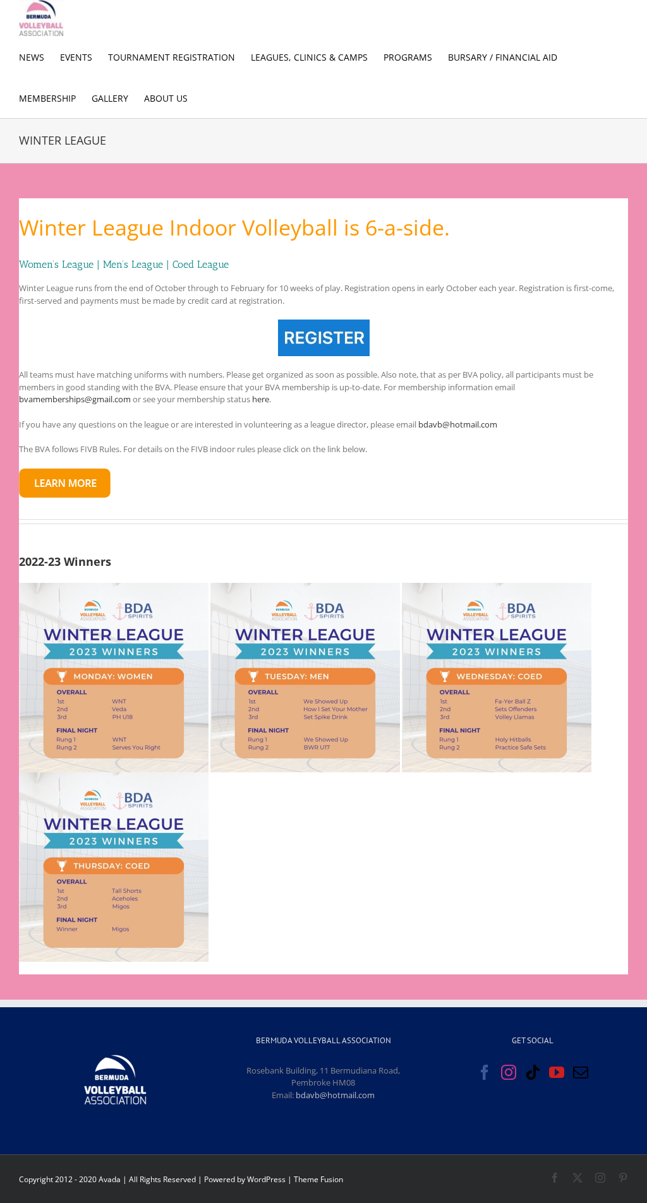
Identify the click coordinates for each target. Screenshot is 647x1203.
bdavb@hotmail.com (457, 424)
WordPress (266, 1179)
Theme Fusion (318, 1179)
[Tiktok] (532, 1072)
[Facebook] (484, 1072)
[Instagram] (508, 1072)
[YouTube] (556, 1072)
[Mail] (580, 1072)
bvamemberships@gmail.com (75, 399)
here (260, 399)
